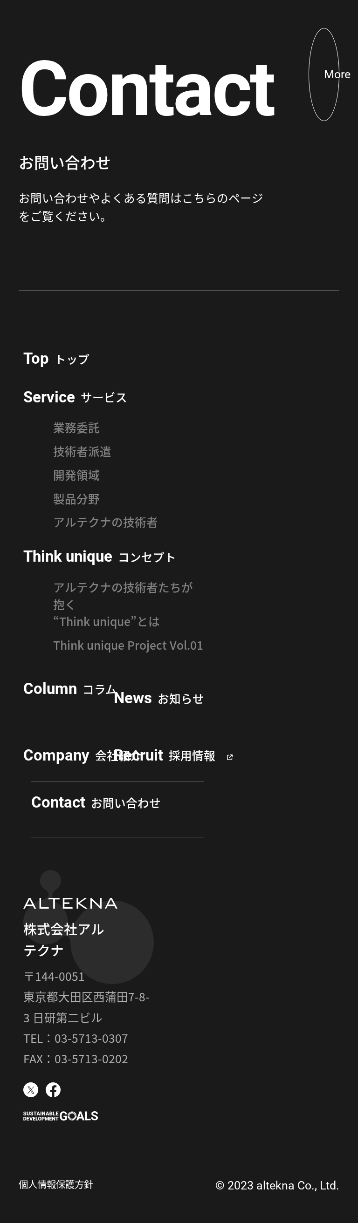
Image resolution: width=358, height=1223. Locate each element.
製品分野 (76, 498)
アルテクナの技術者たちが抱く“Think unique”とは (123, 604)
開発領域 (76, 474)
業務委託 (76, 427)
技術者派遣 (82, 450)
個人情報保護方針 (56, 1184)
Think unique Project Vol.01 (128, 644)
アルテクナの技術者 (105, 521)
